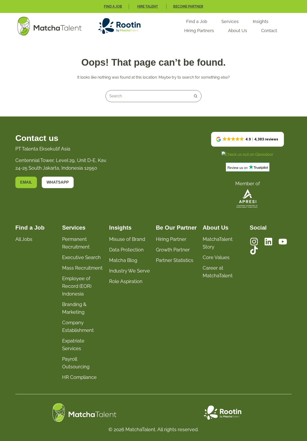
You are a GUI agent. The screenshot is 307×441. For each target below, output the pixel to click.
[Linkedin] (268, 241)
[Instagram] (254, 241)
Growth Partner (173, 250)
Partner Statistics (174, 260)
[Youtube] (282, 241)
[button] (247, 139)
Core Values (216, 257)
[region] (153, 424)
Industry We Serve (129, 271)
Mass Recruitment (82, 268)
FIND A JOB (113, 6)
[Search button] (195, 96)
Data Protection (126, 250)
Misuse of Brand (127, 239)
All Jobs (23, 239)
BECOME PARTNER (188, 6)
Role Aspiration (125, 281)
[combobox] (148, 96)
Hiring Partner (171, 239)
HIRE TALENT (147, 6)
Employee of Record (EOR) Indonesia (76, 286)
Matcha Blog (123, 260)
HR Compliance (79, 377)
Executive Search (81, 257)
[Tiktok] (254, 250)
